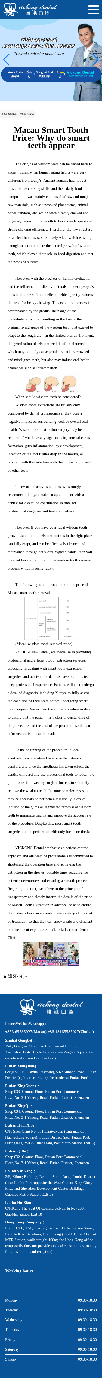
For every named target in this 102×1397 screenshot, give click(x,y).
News (31, 113)
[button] (6, 60)
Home (23, 113)
